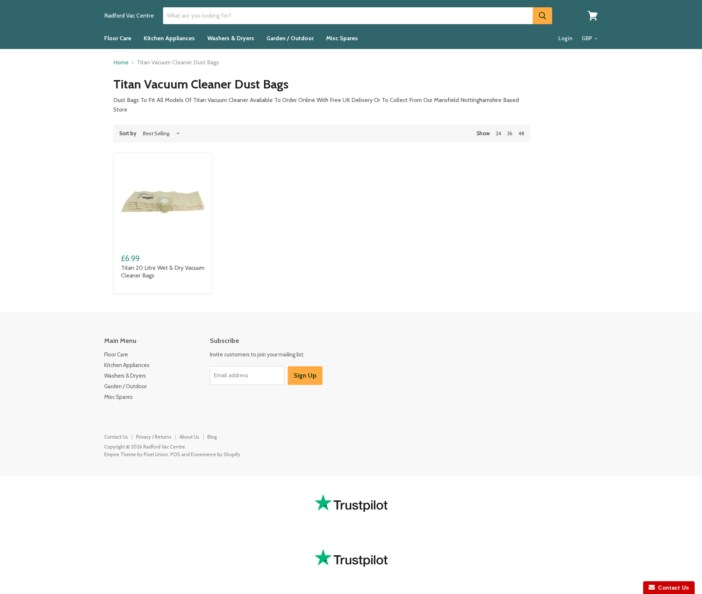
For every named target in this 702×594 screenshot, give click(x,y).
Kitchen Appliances (169, 38)
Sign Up (305, 375)
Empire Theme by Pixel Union (136, 454)
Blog (212, 437)
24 (498, 133)
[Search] (542, 15)
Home (121, 62)
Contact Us (116, 437)
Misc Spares (342, 38)
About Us (189, 437)
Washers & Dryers (230, 38)
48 (521, 133)
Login (565, 38)
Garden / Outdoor (290, 38)
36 (510, 133)
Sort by (127, 133)
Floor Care (117, 38)
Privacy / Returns (153, 437)
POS (175, 454)
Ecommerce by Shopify (215, 454)
